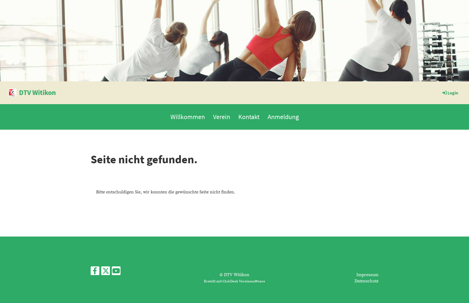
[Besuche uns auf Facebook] (95, 272)
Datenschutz (366, 281)
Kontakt (248, 117)
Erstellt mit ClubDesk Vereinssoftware (234, 281)
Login (453, 92)
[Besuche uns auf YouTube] (116, 272)
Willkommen (187, 117)
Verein (221, 117)
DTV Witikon (37, 92)
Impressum (367, 275)
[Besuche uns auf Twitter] (105, 272)
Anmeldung (283, 117)
